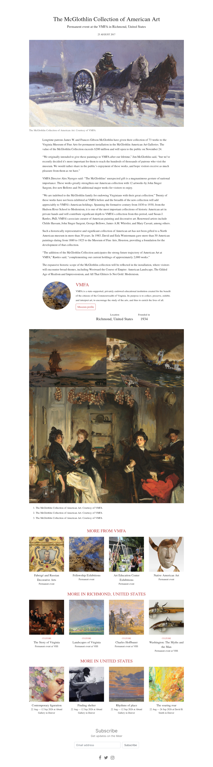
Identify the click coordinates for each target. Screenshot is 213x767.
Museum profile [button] (85, 307)
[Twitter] (106, 757)
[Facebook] (100, 757)
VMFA (82, 284)
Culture (46, 638)
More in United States (106, 661)
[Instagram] (112, 757)
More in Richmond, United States (106, 594)
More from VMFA (106, 530)
